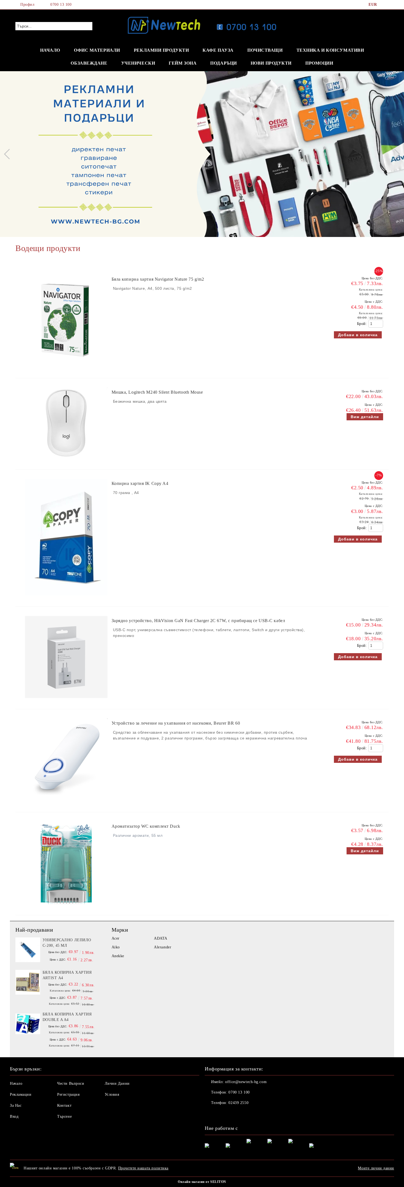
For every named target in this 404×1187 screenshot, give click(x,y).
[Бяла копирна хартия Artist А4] (27, 982)
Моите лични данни (376, 1168)
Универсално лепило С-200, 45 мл (67, 943)
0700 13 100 (60, 4)
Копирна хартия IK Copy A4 (140, 483)
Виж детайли (365, 417)
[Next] (394, 154)
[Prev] (9, 154)
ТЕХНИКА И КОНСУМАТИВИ (330, 50)
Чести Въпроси (70, 1083)
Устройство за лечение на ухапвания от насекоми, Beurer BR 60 (176, 723)
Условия (112, 1094)
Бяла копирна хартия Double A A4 (67, 1017)
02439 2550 (238, 1103)
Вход (14, 1116)
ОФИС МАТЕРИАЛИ (97, 50)
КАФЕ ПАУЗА (218, 50)
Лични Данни (117, 1083)
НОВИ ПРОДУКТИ (271, 63)
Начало (16, 1083)
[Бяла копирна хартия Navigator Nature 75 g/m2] (66, 370)
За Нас (15, 1105)
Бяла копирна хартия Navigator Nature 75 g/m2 (158, 279)
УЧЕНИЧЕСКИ (138, 63)
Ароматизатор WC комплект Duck (146, 826)
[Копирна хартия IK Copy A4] (66, 598)
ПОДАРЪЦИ (223, 63)
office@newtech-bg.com (246, 1082)
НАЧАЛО (50, 50)
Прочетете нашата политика (143, 1168)
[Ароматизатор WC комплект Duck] (66, 907)
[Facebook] (386, 5)
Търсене (64, 1116)
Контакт (64, 1105)
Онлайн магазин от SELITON (202, 1182)
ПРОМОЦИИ (319, 63)
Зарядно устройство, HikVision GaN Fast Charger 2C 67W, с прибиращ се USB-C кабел (198, 620)
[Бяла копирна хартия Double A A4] (27, 1024)
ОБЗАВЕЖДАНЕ (89, 63)
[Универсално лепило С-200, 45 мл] (27, 949)
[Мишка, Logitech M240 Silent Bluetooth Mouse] (66, 461)
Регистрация (68, 1094)
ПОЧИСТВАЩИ (265, 50)
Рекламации (21, 1094)
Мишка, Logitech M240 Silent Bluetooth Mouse (157, 392)
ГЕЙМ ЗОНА (183, 63)
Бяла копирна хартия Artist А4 (67, 975)
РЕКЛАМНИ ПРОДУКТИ (161, 50)
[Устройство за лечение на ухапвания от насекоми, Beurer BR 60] (66, 804)
